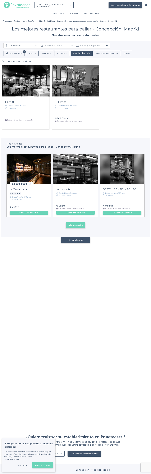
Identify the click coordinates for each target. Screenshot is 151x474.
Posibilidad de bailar (82, 53)
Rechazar (22, 465)
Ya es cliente (57, 453)
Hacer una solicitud (28, 213)
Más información (11, 459)
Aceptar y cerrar (43, 465)
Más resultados (75, 225)
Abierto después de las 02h (107, 53)
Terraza (127, 53)
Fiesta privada (58, 13)
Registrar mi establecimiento (125, 5)
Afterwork (74, 13)
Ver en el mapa (75, 240)
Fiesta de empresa (91, 13)
